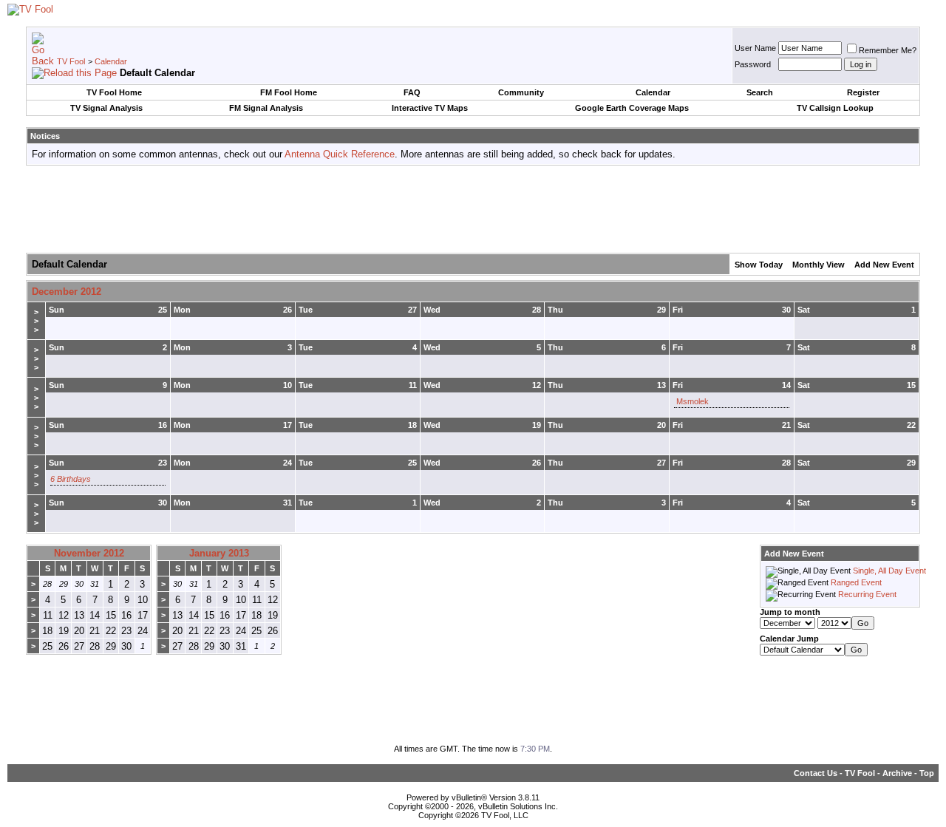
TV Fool (71, 61)
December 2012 (66, 291)
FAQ (412, 92)
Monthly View (818, 264)
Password (753, 64)
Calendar (111, 61)
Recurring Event (867, 594)
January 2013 (219, 553)
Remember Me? (887, 50)
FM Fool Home (288, 92)
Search (759, 92)
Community (521, 92)
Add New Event (884, 264)
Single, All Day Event (889, 570)
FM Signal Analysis (266, 107)
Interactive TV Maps (430, 107)
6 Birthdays (70, 478)
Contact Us (815, 773)
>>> (36, 320)
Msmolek (692, 401)
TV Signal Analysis (106, 107)
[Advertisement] (473, 210)
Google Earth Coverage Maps (632, 107)
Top (926, 773)
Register (863, 92)
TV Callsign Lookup (835, 107)
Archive (897, 773)
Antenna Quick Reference (340, 154)
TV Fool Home (114, 92)
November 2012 (89, 553)
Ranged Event (856, 582)
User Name (755, 48)
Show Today (759, 264)
